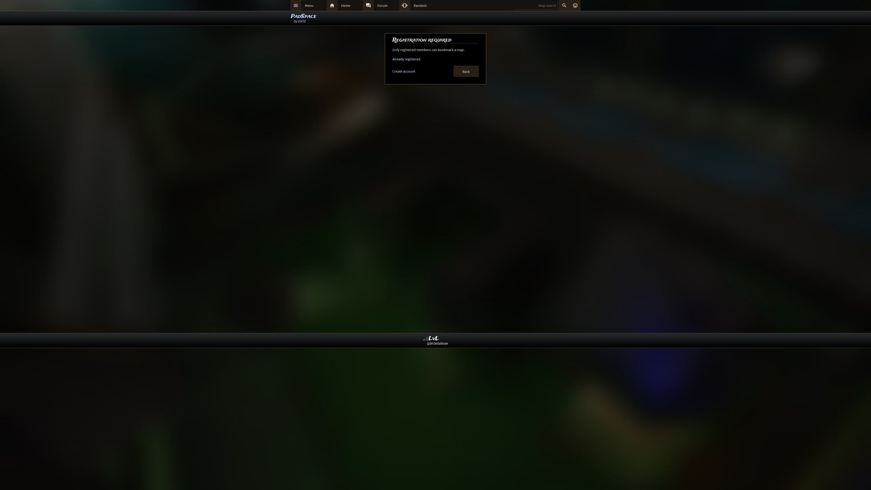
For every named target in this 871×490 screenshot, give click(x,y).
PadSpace (303, 16)
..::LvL (431, 339)
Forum (382, 5)
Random (420, 5)
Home (345, 5)
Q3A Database (437, 343)
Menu (309, 5)
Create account (403, 71)
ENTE (302, 21)
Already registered (406, 59)
